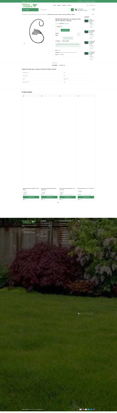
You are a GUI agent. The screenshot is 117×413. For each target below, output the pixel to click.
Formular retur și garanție (46, 229)
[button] (31, 197)
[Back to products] (93, 14)
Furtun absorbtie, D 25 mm (91, 20)
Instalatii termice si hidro (64, 234)
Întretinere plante (62, 236)
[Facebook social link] (88, 5)
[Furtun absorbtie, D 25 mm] (86, 23)
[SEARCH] (72, 9)
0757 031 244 (28, 231)
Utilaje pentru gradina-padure (65, 242)
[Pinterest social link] (92, 5)
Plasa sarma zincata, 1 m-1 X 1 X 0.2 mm (86, 188)
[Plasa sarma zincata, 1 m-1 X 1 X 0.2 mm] (86, 141)
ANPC (42, 234)
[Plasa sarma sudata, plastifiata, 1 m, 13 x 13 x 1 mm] (67, 141)
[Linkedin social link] (94, 5)
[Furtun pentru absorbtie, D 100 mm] (86, 45)
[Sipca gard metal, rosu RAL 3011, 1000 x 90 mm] (31, 141)
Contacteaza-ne (67, 38)
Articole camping (62, 223)
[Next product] (94, 14)
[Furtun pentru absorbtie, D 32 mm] (86, 55)
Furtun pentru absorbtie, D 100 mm (92, 42)
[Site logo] (30, 5)
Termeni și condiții (44, 227)
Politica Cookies (44, 231)
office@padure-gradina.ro (30, 232)
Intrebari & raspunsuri (45, 223)
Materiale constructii (63, 238)
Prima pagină (24, 14)
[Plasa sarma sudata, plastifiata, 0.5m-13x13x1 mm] (49, 141)
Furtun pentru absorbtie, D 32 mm (92, 53)
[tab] (54, 65)
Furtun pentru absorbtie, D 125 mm (92, 31)
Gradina (60, 229)
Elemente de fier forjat (41, 14)
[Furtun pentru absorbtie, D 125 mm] (86, 34)
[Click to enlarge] (24, 43)
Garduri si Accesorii (32, 14)
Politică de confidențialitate (46, 225)
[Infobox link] (81, 9)
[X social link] (90, 5)
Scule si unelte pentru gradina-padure (66, 240)
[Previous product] (91, 14)
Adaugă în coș (65, 30)
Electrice (61, 225)
